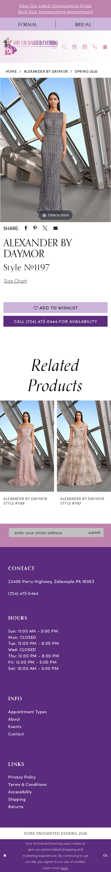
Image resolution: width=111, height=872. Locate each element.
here (64, 867)
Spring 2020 (86, 71)
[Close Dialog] (5, 855)
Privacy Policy (22, 777)
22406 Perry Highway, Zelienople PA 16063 (51, 581)
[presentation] (27, 446)
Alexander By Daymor (46, 71)
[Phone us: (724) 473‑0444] (95, 46)
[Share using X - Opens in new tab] (45, 228)
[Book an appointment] (75, 46)
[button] (105, 46)
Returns (16, 806)
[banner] (30, 47)
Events (14, 726)
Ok (105, 855)
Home (11, 71)
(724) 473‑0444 (23, 593)
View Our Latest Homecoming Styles (55, 5)
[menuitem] (28, 24)
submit (94, 532)
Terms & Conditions (27, 784)
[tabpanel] (55, 150)
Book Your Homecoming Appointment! (55, 11)
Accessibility (20, 791)
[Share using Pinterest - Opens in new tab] (35, 228)
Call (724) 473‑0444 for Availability (55, 321)
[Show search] (64, 46)
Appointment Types (27, 711)
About (14, 719)
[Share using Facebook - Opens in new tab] (25, 228)
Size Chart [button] (15, 280)
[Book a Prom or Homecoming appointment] (85, 46)
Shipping (17, 799)
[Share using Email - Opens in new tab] (55, 228)
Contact (16, 734)
